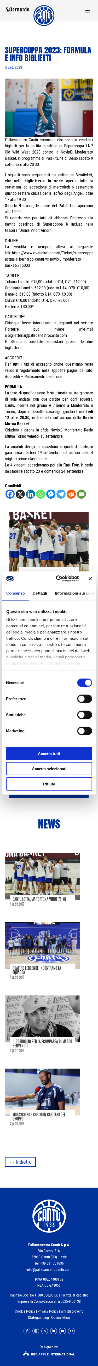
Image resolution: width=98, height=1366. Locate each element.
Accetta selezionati (49, 768)
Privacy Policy (48, 1311)
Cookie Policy (25, 1311)
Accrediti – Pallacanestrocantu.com (34, 376)
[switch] (84, 698)
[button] (87, 11)
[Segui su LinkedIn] (53, 1331)
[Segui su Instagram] (35, 1331)
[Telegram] (61, 494)
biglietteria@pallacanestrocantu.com (37, 335)
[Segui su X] (44, 1331)
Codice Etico (60, 1317)
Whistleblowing (72, 1311)
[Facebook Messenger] (50, 494)
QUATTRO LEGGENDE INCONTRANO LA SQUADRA (37, 970)
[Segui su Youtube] (62, 1331)
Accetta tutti (49, 753)
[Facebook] (10, 494)
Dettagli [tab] (40, 593)
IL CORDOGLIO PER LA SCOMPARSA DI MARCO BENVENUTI (42, 1044)
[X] (20, 494)
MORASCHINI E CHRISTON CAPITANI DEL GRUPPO (39, 1117)
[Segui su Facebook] (27, 1331)
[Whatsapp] (40, 494)
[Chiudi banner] (90, 579)
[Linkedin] (30, 494)
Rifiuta (49, 784)
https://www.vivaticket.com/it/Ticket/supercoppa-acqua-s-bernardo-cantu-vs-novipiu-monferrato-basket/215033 (50, 259)
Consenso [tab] (15, 593)
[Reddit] (71, 494)
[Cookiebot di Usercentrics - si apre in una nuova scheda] (58, 578)
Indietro (24, 1162)
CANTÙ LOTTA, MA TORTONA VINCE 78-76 (39, 899)
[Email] (81, 494)
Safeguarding (39, 1317)
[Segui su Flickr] (71, 1331)
